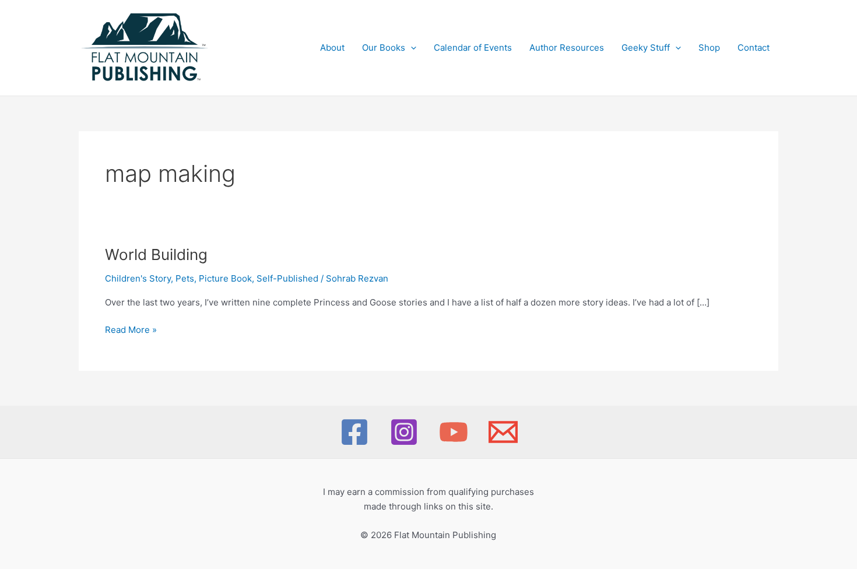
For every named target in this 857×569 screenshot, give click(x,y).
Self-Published (287, 278)
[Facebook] (354, 432)
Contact (753, 47)
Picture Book (225, 278)
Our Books (383, 47)
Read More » (131, 331)
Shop (709, 47)
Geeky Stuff (645, 47)
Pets (184, 278)
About (332, 47)
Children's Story (138, 278)
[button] (410, 47)
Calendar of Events (473, 47)
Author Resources (566, 47)
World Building (156, 254)
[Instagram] (404, 432)
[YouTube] (453, 432)
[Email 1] (503, 432)
